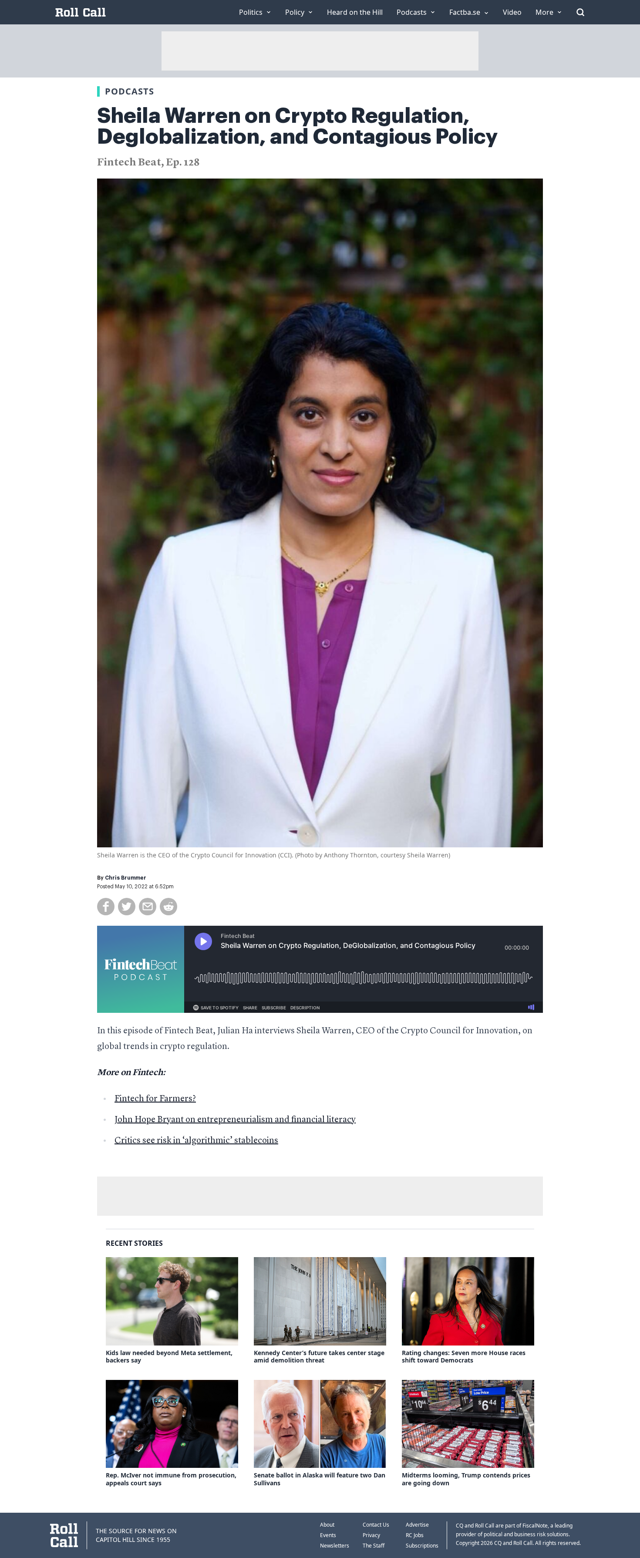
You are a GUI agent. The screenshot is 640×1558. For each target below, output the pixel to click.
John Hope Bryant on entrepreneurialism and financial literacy (235, 1120)
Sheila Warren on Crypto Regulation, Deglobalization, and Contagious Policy (297, 126)
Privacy (371, 1535)
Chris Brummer (125, 877)
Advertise (417, 1524)
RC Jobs (415, 1535)
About (327, 1524)
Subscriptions (422, 1545)
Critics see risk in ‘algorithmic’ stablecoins (196, 1140)
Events (328, 1535)
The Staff (373, 1545)
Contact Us (376, 1524)
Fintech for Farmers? (155, 1099)
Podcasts (129, 91)
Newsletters (334, 1545)
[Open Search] (580, 12)
